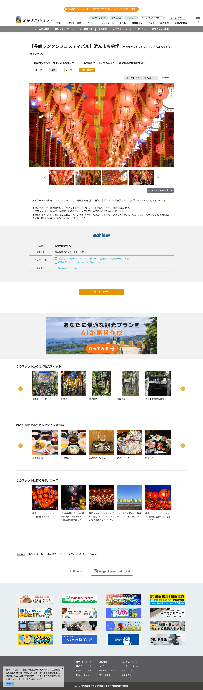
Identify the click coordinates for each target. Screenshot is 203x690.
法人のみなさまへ (99, 18)
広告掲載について (129, 662)
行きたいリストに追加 (140, 77)
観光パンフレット (84, 666)
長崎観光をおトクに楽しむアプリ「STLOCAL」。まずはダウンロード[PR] (102, 9)
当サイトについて (83, 662)
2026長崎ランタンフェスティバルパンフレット (80, 262)
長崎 (53, 70)
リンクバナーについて (131, 666)
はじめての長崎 (41, 29)
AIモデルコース (120, 29)
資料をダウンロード (67, 268)
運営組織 (103, 662)
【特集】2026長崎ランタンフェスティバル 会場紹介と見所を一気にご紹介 (93, 258)
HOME (21, 554)
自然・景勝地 (87, 70)
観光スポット (36, 554)
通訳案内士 (126, 675)
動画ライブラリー (83, 675)
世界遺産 (103, 29)
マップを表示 (102, 291)
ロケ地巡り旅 (86, 29)
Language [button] (130, 18)
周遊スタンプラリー (64, 29)
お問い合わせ (127, 670)
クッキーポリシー (18, 679)
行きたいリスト (179, 18)
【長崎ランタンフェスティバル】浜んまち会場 (72, 554)
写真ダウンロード (83, 670)
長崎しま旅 (116, 18)
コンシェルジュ (105, 666)
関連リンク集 (105, 675)
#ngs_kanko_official (114, 571)
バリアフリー (139, 29)
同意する (10, 683)
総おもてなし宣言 (106, 670)
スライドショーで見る (161, 190)
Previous (36, 125)
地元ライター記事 (160, 29)
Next (166, 125)
